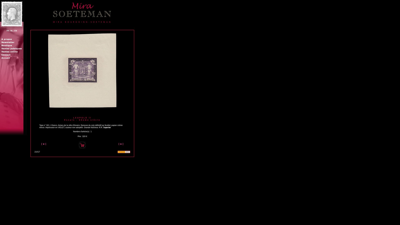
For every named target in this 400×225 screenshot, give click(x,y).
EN (15, 31)
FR (8, 31)
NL (11, 31)
